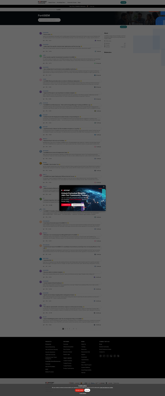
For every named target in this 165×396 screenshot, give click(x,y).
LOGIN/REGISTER (66, 204)
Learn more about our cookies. (106, 387)
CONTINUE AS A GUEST (78, 204)
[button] (82, 393)
